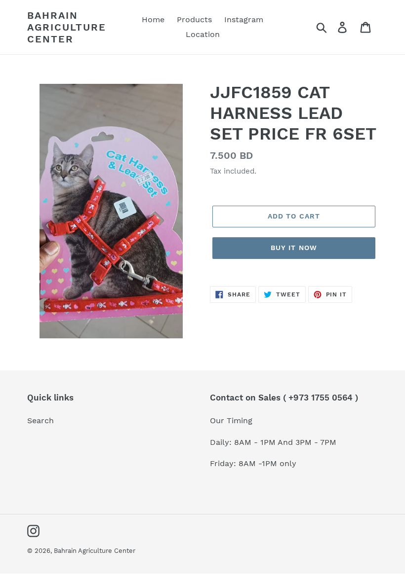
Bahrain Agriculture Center (66, 27)
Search (40, 420)
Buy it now (294, 248)
